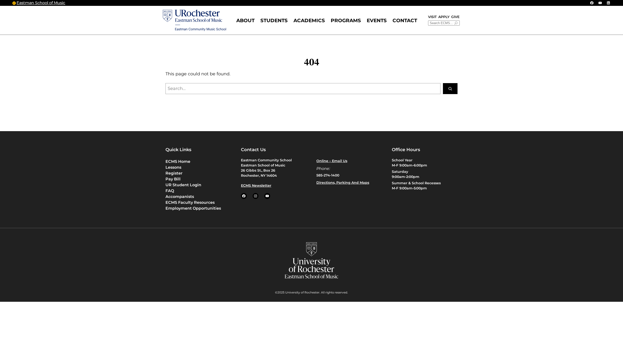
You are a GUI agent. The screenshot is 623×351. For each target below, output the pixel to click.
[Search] (450, 88)
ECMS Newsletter (256, 185)
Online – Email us (331, 161)
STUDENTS (274, 20)
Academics (309, 20)
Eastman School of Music (41, 2)
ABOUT (245, 20)
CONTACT (405, 20)
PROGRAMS (346, 20)
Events (377, 20)
